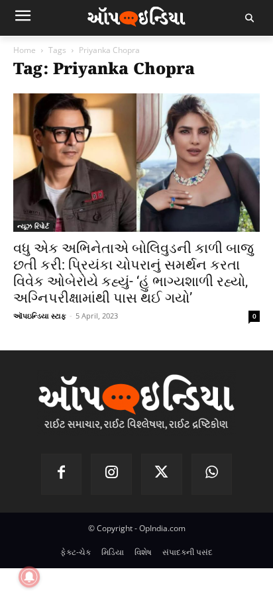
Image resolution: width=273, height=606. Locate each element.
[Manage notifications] (29, 576)
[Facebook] (61, 474)
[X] (161, 474)
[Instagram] (111, 474)
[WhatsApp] (212, 474)
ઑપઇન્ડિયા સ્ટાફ (39, 316)
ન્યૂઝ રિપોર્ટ (33, 225)
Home (24, 50)
